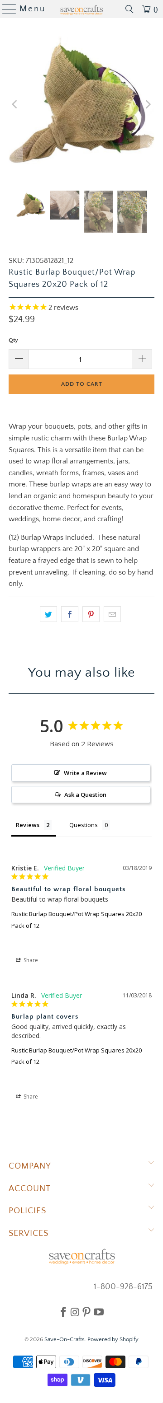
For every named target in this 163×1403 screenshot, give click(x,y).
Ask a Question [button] (85, 794)
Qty (13, 340)
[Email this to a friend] (112, 614)
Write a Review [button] (85, 773)
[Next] (147, 104)
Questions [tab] (83, 825)
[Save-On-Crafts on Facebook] (63, 1312)
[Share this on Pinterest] (91, 614)
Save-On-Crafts (64, 1339)
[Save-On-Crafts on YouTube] (99, 1312)
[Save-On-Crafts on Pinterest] (86, 1312)
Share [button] (30, 960)
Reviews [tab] (27, 825)
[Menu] (5, 9)
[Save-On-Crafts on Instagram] (75, 1312)
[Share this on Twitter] (48, 614)
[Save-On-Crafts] (81, 9)
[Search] (129, 9)
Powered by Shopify (113, 1339)
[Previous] (15, 104)
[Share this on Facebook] (69, 614)
